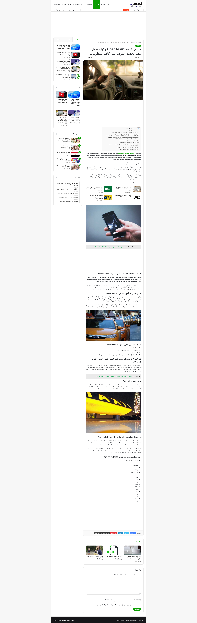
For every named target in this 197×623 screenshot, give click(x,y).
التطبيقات (97, 4)
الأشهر (67, 39)
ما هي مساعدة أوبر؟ (134, 130)
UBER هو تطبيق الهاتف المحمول (126, 153)
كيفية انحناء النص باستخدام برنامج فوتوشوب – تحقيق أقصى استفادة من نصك (123, 188)
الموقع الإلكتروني (108, 599)
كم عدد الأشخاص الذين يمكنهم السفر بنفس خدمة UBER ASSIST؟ (123, 144)
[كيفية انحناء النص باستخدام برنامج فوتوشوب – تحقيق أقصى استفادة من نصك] (137, 189)
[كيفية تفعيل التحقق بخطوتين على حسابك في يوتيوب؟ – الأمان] (75, 55)
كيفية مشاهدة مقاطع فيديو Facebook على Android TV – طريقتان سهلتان (107, 10)
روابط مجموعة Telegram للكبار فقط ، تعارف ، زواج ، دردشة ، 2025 (63, 140)
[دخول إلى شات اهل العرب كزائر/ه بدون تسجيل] (75, 148)
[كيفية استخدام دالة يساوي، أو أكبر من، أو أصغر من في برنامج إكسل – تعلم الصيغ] (108, 189)
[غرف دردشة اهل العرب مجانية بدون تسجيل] (75, 160)
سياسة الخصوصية (66, 10)
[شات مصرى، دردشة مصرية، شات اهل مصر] (75, 154)
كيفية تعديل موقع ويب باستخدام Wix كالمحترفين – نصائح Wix (123, 196)
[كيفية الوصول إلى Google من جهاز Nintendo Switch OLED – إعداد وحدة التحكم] (75, 69)
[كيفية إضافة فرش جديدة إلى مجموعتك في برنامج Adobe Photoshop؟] (108, 197)
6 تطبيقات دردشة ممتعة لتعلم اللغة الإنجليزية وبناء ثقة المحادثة (95, 557)
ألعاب (70, 4)
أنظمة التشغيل (88, 4)
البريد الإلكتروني (137, 599)
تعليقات (58, 39)
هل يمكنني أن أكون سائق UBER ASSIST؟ (128, 140)
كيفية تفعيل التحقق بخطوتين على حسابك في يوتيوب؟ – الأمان (63, 54)
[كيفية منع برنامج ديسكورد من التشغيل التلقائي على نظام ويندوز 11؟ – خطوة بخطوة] (75, 47)
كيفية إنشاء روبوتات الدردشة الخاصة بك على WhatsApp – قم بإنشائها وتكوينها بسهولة (63, 61)
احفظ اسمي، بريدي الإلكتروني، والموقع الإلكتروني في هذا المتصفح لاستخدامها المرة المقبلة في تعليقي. (118, 604)
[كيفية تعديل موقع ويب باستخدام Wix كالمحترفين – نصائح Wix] (137, 197)
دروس (103, 4)
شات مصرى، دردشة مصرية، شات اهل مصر (63, 153)
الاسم (139, 593)
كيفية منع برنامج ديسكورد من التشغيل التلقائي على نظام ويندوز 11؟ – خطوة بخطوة (63, 46)
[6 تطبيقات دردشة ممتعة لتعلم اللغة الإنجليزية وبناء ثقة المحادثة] (94, 550)
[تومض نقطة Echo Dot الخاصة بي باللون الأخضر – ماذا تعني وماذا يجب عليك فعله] (132, 550)
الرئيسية (108, 4)
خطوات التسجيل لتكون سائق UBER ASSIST (129, 142)
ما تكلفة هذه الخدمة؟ (133, 145)
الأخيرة (77, 39)
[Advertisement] (98, 24)
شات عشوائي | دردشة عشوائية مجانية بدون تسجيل (63, 165)
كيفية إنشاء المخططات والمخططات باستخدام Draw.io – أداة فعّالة (125, 132)
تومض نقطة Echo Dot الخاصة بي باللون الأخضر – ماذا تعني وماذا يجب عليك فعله (133, 558)
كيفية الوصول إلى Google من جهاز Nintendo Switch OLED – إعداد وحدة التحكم (63, 68)
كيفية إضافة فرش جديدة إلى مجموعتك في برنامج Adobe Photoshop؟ (96, 197)
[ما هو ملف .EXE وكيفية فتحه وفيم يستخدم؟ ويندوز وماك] (113, 550)
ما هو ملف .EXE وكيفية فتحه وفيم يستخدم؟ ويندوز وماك (114, 557)
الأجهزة (64, 4)
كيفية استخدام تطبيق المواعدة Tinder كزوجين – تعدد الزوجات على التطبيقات (123, 137)
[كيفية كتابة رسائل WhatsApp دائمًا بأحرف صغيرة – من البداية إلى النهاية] (75, 76)
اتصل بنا (73, 10)
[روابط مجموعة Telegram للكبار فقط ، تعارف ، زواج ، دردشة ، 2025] (75, 140)
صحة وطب (57, 4)
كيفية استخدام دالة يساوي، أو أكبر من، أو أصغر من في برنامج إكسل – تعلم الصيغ (94, 188)
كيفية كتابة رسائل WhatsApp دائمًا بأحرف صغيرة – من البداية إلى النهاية (63, 76)
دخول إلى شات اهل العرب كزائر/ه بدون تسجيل (64, 146)
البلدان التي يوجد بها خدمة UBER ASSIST (129, 149)
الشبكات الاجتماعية (78, 4)
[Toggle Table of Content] (138, 128)
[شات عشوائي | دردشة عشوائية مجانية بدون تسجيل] (75, 167)
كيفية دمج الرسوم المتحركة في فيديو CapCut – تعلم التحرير (126, 134)
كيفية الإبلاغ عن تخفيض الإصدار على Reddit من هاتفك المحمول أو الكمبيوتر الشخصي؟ (121, 135)
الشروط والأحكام (57, 10)
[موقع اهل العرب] (136, 4)
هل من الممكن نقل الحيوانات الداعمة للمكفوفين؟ (127, 147)
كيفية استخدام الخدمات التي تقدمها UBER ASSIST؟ (126, 138)
